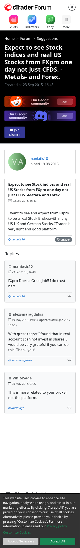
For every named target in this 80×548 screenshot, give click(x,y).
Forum (25, 38)
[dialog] (40, 521)
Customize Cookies (17, 532)
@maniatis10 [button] (16, 239)
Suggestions (47, 38)
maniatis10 (39, 158)
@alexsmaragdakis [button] (20, 360)
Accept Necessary (21, 541)
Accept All (57, 541)
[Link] (69, 296)
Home (9, 38)
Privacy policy (57, 526)
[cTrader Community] (28, 6)
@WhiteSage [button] (16, 408)
